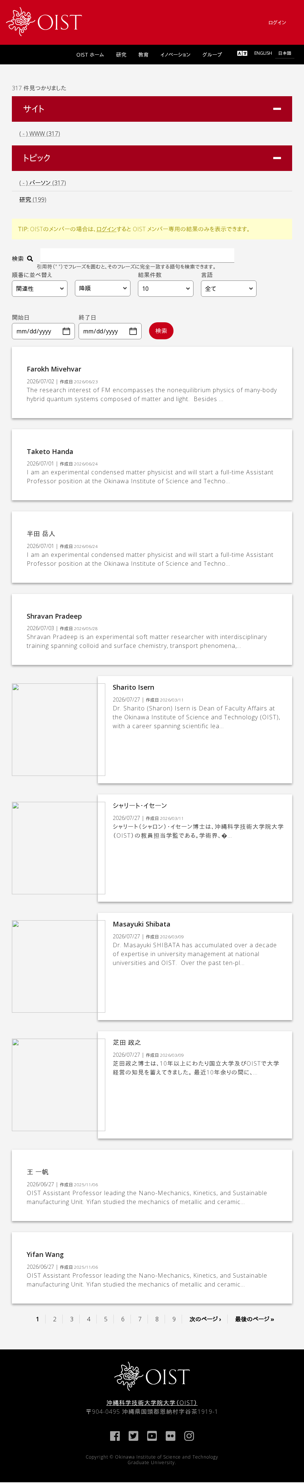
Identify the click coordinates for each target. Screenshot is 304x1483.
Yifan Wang (45, 1254)
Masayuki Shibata (142, 923)
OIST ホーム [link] (90, 54)
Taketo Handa (50, 451)
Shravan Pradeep (54, 616)
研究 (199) (32, 199)
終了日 (87, 317)
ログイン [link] (277, 22)
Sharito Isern (133, 687)
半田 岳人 (41, 533)
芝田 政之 (127, 1042)
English (263, 53)
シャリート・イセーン (140, 805)
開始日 (21, 317)
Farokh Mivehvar (54, 368)
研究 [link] (121, 54)
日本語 (284, 53)
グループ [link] (212, 54)
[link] (44, 21)
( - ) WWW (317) (39, 134)
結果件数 (150, 275)
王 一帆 (38, 1171)
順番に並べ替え (32, 275)
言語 (207, 275)
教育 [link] (143, 54)
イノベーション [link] (176, 54)
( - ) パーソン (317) (42, 183)
